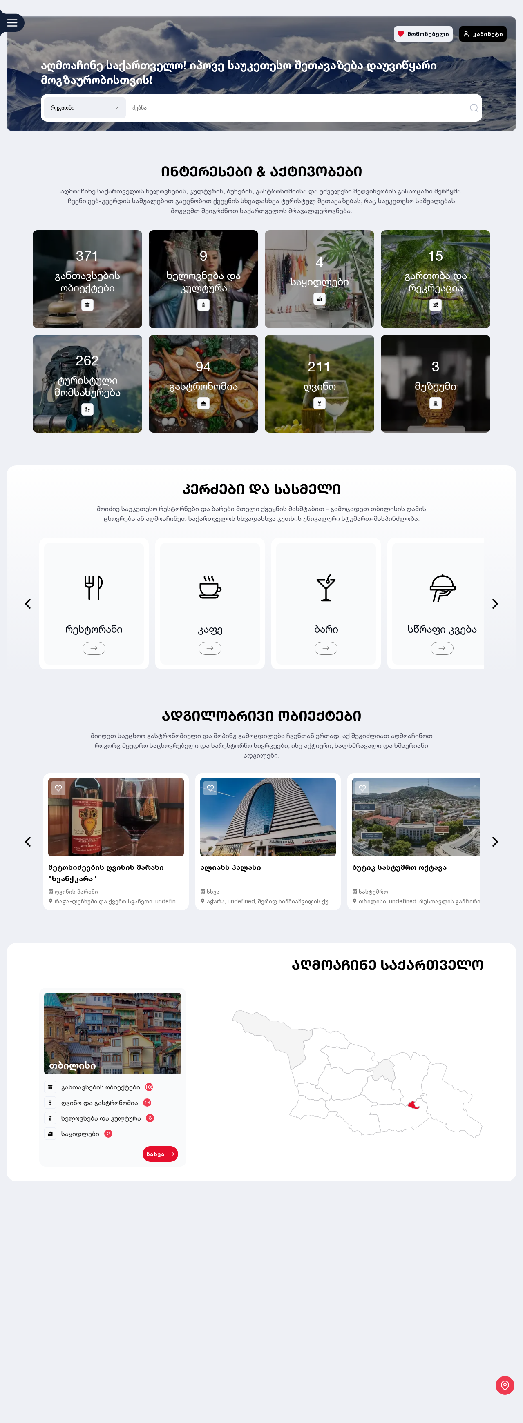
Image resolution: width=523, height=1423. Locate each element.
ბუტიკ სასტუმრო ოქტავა (399, 867)
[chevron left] (28, 842)
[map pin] (505, 1385)
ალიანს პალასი (230, 867)
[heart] (58, 788)
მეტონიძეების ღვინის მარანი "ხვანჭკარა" (106, 873)
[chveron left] (28, 604)
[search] (474, 108)
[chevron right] (495, 604)
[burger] (12, 22)
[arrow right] (94, 648)
